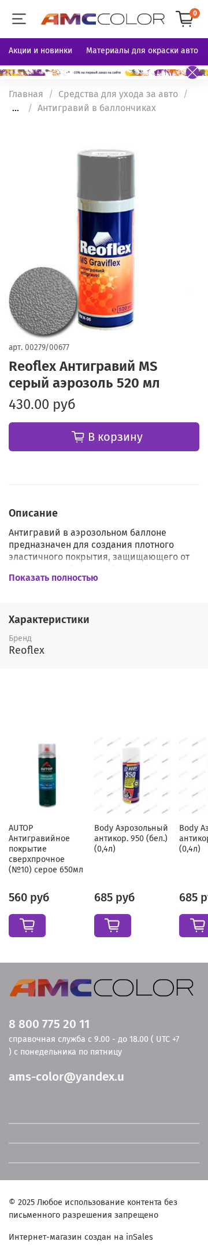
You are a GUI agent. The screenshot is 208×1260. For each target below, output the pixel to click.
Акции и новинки (40, 51)
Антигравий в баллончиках (97, 107)
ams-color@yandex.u (66, 1077)
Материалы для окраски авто (142, 51)
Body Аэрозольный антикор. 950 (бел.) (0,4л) (131, 838)
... (15, 108)
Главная (26, 94)
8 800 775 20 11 (49, 1024)
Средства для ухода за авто (118, 94)
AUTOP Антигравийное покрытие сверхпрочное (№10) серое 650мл (46, 849)
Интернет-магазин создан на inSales (81, 1237)
